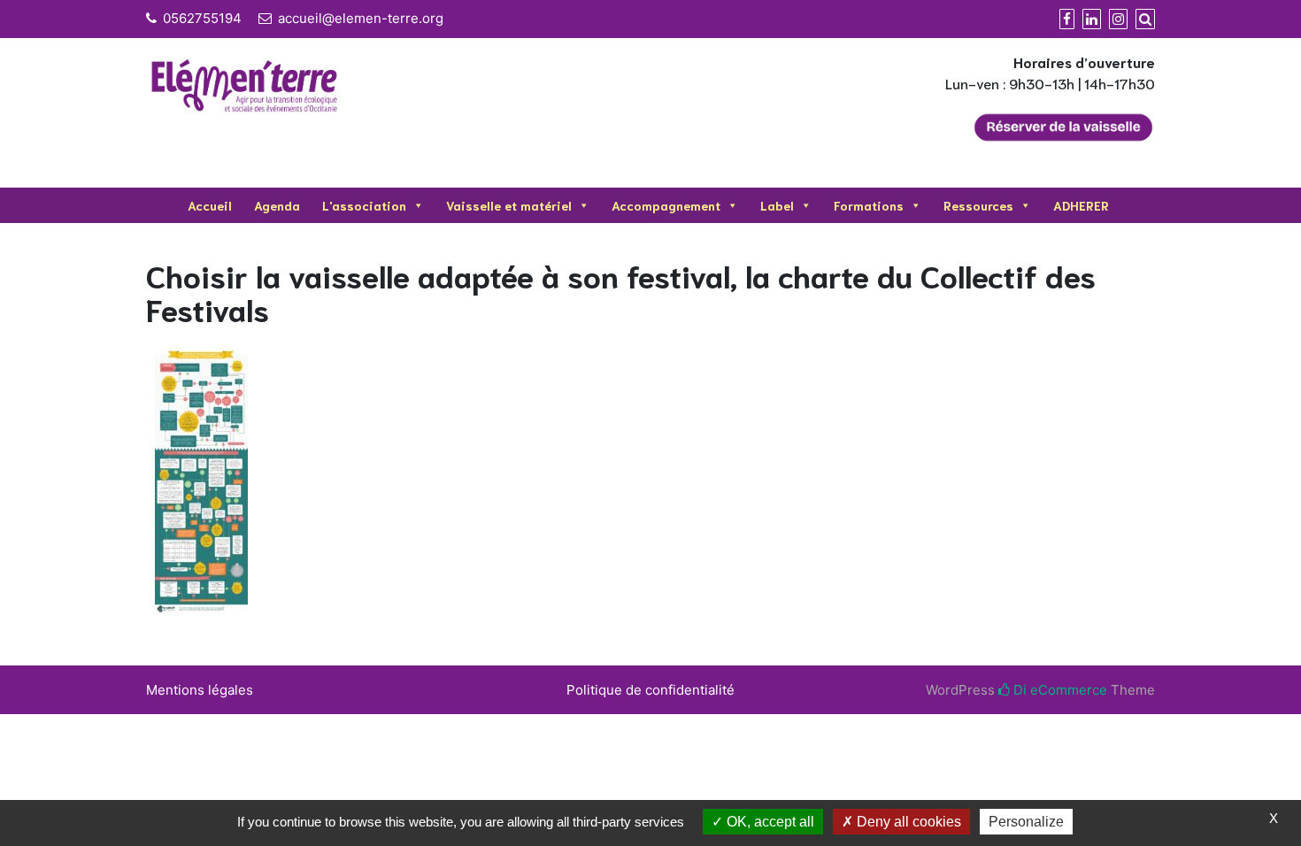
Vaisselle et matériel (509, 205)
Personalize (1026, 821)
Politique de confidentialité (650, 689)
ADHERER (1081, 205)
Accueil (210, 205)
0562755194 (202, 18)
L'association (364, 205)
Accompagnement (666, 205)
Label (777, 205)
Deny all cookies (907, 821)
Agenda (277, 205)
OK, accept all (768, 821)
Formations (869, 205)
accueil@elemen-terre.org (360, 18)
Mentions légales (199, 689)
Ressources (978, 205)
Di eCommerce (1058, 689)
